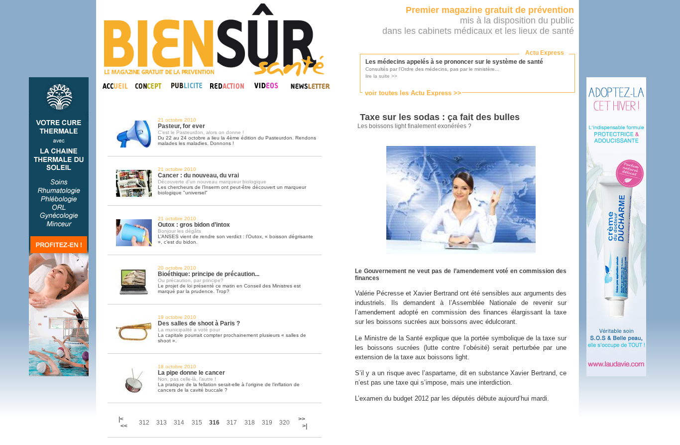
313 (161, 422)
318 (249, 422)
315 (197, 422)
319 (267, 422)
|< (121, 419)
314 (179, 422)
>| (304, 426)
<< (123, 426)
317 (232, 422)
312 (144, 422)
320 (284, 422)
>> (301, 419)
